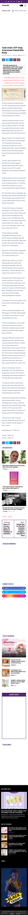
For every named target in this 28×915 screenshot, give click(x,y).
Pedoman (12, 913)
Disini (18, 430)
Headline (4, 516)
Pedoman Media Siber (21, 913)
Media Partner (5, 913)
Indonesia (22, 55)
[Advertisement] (14, 28)
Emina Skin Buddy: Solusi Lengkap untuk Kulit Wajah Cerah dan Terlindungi (14, 811)
